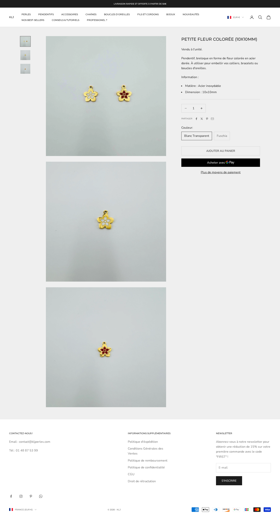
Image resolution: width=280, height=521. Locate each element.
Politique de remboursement (147, 460)
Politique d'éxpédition (143, 442)
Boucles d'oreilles (117, 14)
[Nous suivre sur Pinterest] (31, 496)
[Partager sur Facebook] (196, 118)
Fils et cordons (148, 14)
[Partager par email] (212, 118)
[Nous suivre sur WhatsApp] (41, 496)
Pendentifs (46, 14)
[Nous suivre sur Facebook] (11, 496)
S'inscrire (229, 481)
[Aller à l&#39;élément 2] (25, 55)
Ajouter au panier (220, 151)
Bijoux (170, 14)
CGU (131, 474)
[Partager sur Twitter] (201, 118)
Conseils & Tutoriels (65, 20)
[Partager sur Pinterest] (207, 118)
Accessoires (69, 14)
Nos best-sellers (33, 20)
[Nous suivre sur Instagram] (21, 496)
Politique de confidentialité (146, 467)
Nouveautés (191, 14)
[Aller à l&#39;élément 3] (25, 68)
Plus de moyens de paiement (221, 172)
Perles (26, 14)
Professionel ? (97, 20)
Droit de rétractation (142, 481)
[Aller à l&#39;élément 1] (25, 41)
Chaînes (91, 14)
